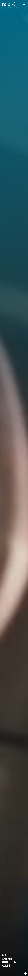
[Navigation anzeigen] (24, 5)
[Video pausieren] (25, 973)
